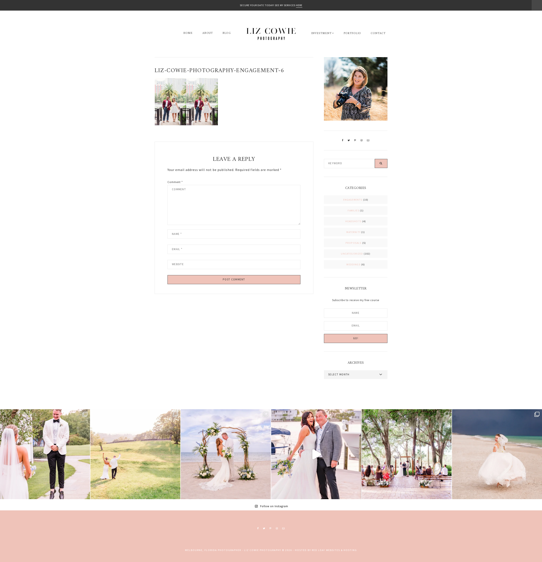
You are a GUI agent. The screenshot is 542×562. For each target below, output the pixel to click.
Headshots (353, 221)
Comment (175, 182)
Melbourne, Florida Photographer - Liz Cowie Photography (271, 34)
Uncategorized (352, 253)
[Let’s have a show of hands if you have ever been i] (316, 454)
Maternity (353, 232)
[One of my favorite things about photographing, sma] (407, 454)
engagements (352, 199)
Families (353, 210)
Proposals (354, 242)
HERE (299, 5)
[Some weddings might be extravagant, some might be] (226, 454)
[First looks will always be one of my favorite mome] (45, 454)
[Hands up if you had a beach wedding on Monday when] (497, 454)
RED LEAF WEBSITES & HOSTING (334, 550)
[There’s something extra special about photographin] (135, 454)
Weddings (353, 264)
